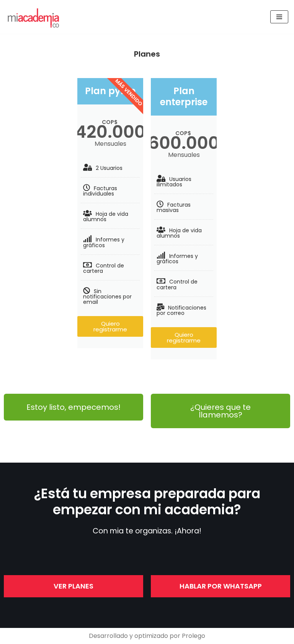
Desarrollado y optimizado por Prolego (147, 635)
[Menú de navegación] (279, 16)
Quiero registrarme (110, 326)
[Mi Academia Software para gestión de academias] (34, 16)
